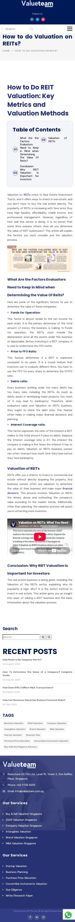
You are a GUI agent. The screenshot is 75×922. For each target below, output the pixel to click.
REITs (27, 194)
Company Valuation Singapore (24, 825)
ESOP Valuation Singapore (21, 819)
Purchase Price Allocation (17, 741)
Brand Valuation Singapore (22, 837)
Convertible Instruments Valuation (51, 741)
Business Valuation (13, 723)
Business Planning (17, 872)
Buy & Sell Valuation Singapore (24, 814)
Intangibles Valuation (14, 729)
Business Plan (33, 735)
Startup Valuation (13, 735)
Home (6, 50)
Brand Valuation (38, 729)
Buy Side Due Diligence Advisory (20, 747)
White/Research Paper (19, 895)
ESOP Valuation (35, 723)
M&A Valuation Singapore (21, 843)
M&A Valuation (57, 729)
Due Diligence (14, 889)
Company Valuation (56, 723)
